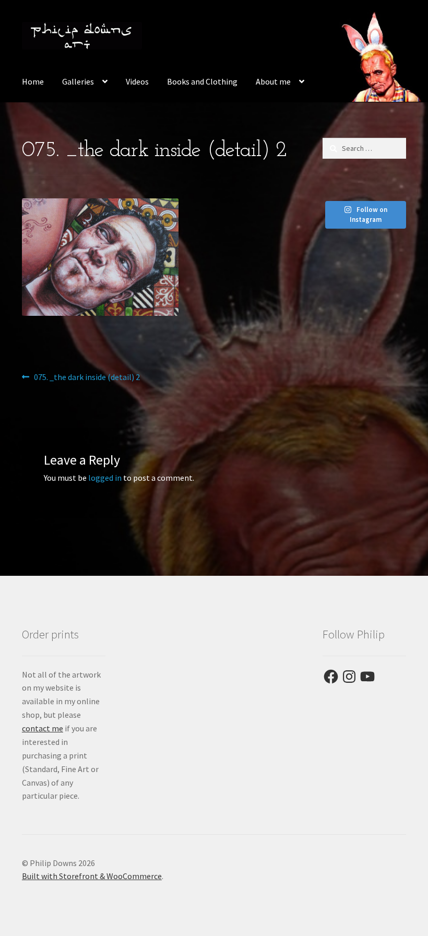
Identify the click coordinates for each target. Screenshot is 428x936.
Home (33, 81)
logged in (105, 477)
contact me (42, 728)
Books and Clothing (202, 81)
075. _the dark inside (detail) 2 (86, 377)
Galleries (78, 81)
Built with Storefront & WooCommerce (92, 876)
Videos (137, 81)
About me (273, 81)
